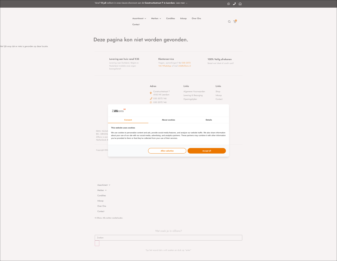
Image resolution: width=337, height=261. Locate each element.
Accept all (206, 150)
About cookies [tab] (168, 120)
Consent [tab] (128, 120)
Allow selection (167, 150)
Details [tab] (209, 120)
